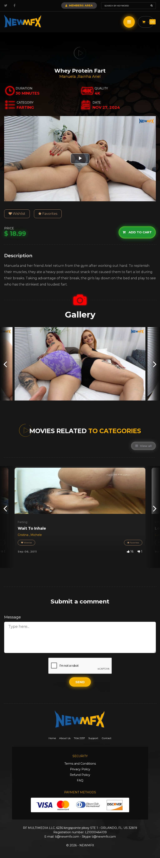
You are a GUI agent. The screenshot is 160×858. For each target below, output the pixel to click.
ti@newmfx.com (67, 836)
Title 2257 (79, 738)
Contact (106, 738)
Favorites (49, 214)
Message (12, 617)
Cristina (23, 535)
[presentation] (5, 364)
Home (52, 738)
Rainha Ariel (89, 76)
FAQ (80, 780)
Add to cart (140, 232)
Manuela (68, 76)
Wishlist (18, 214)
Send (80, 682)
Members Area (80, 5)
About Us (64, 738)
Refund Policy (80, 775)
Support (93, 738)
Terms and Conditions (80, 763)
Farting (22, 522)
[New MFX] (23, 21)
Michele (36, 535)
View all (145, 446)
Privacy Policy (80, 769)
